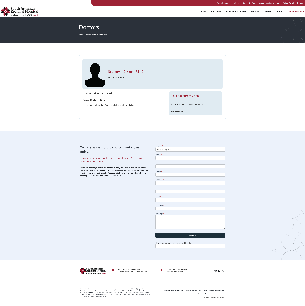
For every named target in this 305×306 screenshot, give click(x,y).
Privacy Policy (203, 290)
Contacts (280, 11)
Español (110, 294)
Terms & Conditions (191, 290)
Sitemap (166, 290)
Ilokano (140, 291)
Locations (235, 3)
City (157, 188)
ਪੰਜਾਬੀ (141, 292)
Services (255, 11)
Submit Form (190, 235)
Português (136, 292)
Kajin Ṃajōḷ (98, 292)
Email (158, 163)
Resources (216, 11)
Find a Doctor (222, 3)
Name (158, 155)
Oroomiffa (83, 291)
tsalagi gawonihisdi (128, 289)
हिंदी (123, 291)
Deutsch (113, 291)
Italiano (145, 291)
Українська (138, 294)
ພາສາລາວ (90, 292)
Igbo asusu (133, 291)
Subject (159, 146)
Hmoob (127, 291)
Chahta (144, 289)
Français (97, 291)
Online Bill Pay (249, 3)
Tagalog (120, 294)
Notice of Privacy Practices (216, 290)
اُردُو (144, 294)
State (158, 197)
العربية (108, 289)
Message (159, 214)
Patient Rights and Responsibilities (202, 293)
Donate (300, 3)
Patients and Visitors (236, 11)
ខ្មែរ (103, 292)
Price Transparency (219, 293)
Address (159, 180)
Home (81, 34)
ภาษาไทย (126, 294)
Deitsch (120, 292)
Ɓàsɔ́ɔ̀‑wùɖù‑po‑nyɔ (88, 296)
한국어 (85, 292)
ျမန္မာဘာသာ (118, 289)
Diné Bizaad (108, 292)
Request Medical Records (269, 3)
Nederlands (90, 291)
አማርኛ (104, 289)
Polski (129, 292)
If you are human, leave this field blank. (173, 243)
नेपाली (114, 292)
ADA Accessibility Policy (177, 290)
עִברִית (105, 296)
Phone (158, 172)
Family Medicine (116, 77)
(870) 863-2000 (296, 11)
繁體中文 (138, 289)
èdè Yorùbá (99, 296)
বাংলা (113, 289)
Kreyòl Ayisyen (105, 291)
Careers (267, 11)
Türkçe (132, 294)
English (98, 289)
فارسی (125, 292)
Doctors (88, 34)
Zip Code (159, 205)
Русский (82, 294)
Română (146, 292)
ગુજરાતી (118, 291)
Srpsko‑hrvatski (102, 294)
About (203, 11)
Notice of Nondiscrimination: (88, 289)
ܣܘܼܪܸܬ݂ (115, 294)
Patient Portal (288, 3)
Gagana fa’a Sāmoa (91, 294)
